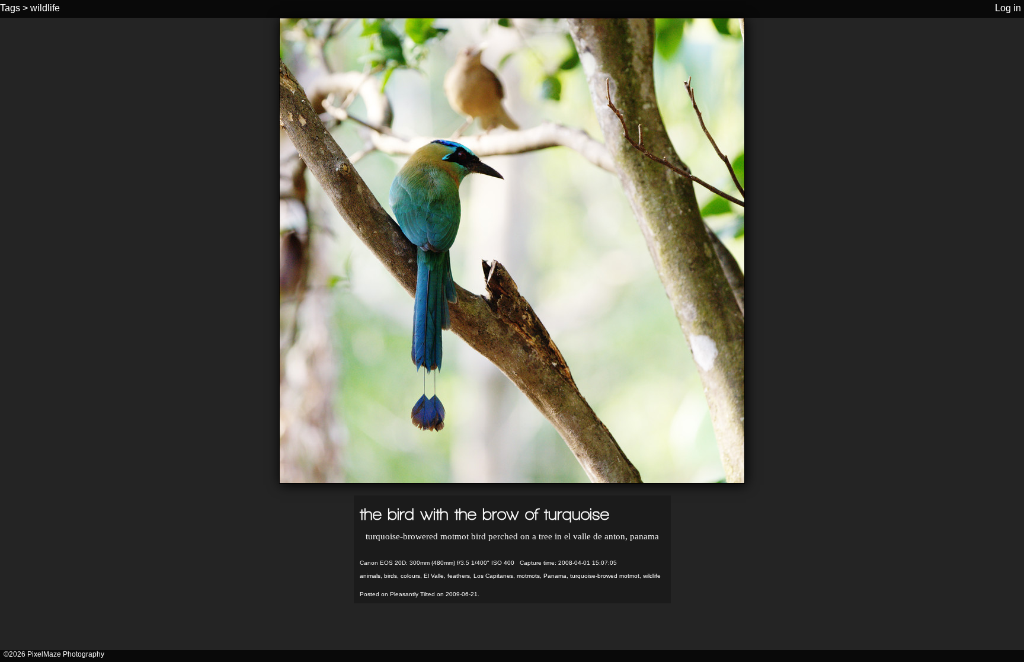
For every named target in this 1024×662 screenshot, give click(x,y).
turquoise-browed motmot (604, 576)
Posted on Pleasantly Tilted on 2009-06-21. (419, 594)
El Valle (434, 576)
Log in (1008, 8)
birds (390, 576)
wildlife (45, 8)
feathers (458, 576)
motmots (528, 576)
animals (370, 576)
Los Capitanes (493, 576)
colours (410, 576)
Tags (10, 8)
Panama (555, 576)
